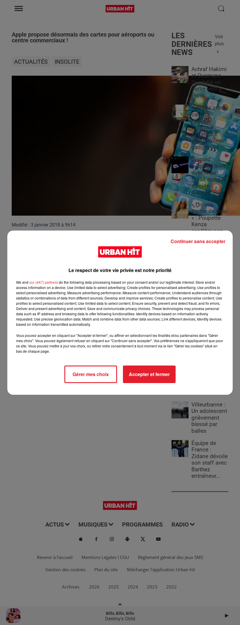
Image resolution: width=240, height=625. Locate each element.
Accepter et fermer (149, 374)
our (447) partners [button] (43, 282)
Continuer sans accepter (198, 241)
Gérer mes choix (91, 374)
